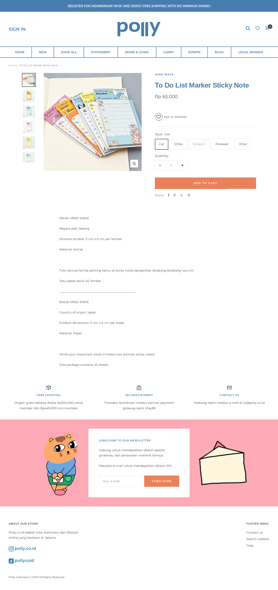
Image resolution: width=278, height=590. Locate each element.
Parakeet (222, 144)
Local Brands (250, 52)
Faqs (249, 545)
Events (194, 52)
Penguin (199, 144)
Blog (219, 52)
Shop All (69, 52)
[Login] (257, 29)
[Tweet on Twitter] (181, 195)
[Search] (248, 29)
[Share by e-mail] (188, 195)
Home (20, 52)
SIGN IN (17, 29)
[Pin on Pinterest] (175, 195)
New (43, 52)
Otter (243, 144)
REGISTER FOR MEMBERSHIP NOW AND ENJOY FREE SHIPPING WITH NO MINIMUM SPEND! (139, 6)
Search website (257, 539)
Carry (168, 52)
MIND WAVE (164, 74)
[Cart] (267, 29)
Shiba (178, 144)
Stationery (101, 52)
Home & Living (137, 52)
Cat (161, 144)
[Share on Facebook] (169, 195)
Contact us (254, 532)
